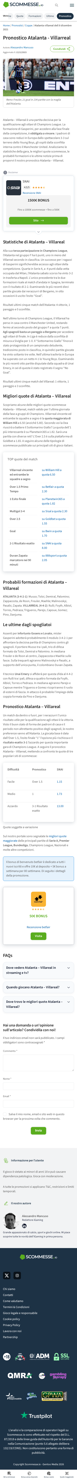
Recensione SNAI (32, 193)
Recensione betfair (38, 927)
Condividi (59, 48)
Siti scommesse (9, 1477)
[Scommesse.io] (23, 5)
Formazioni (35, 16)
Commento (10, 1051)
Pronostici (17, 25)
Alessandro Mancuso (21, 47)
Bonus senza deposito (29, 1477)
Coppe (28, 25)
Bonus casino (49, 1477)
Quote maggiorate (67, 1477)
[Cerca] (56, 5)
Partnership (10, 1337)
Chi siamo (9, 1289)
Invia (38, 1130)
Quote (19, 16)
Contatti (8, 1295)
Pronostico (65, 16)
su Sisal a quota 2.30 (54, 511)
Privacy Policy (11, 1325)
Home (6, 25)
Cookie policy (11, 1319)
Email (7, 1096)
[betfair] (38, 899)
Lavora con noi (12, 1331)
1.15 (59, 782)
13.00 (60, 806)
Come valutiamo (13, 1301)
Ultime (50, 16)
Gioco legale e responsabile (20, 1313)
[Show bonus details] (38, 230)
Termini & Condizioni (16, 1307)
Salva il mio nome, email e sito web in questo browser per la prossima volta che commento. (33, 1116)
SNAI (26, 181)
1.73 (59, 794)
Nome (7, 1079)
